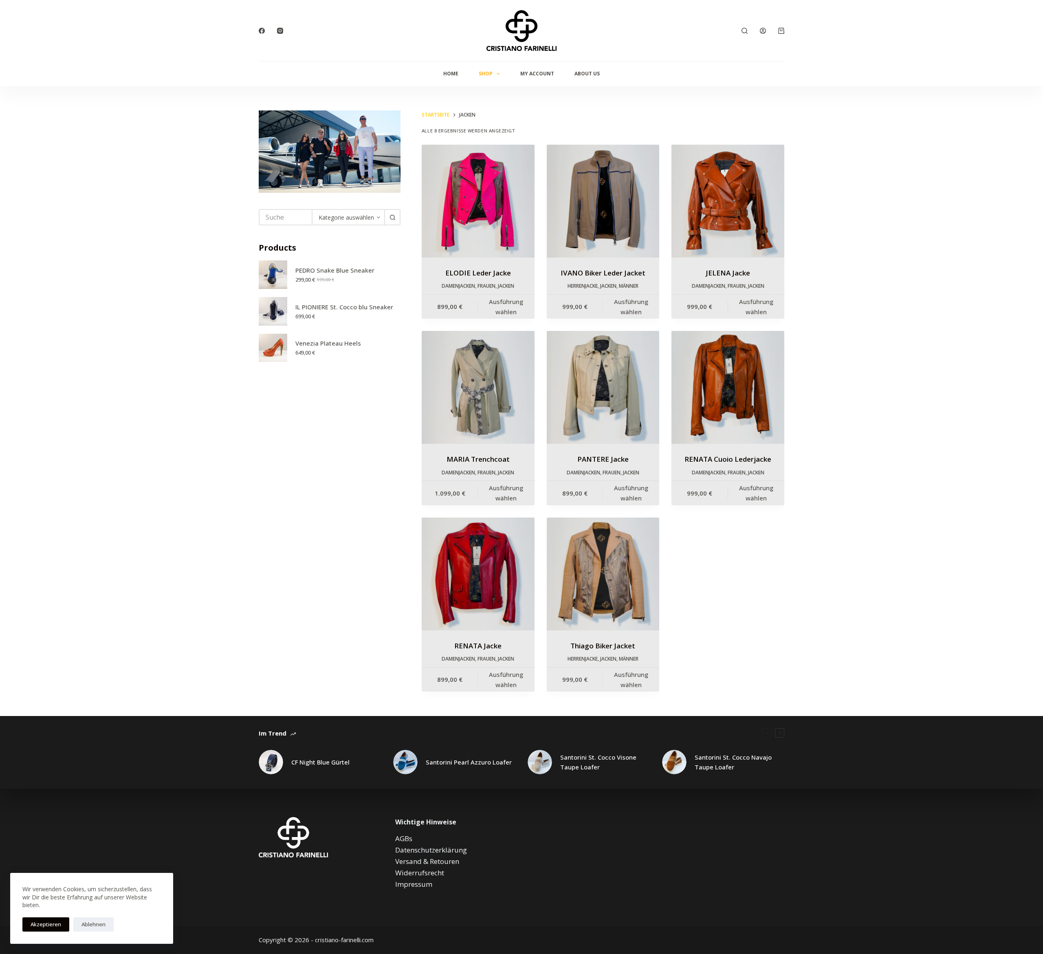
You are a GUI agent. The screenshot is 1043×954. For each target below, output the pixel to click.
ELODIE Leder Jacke (478, 273)
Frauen (486, 285)
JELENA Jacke (728, 273)
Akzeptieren (46, 924)
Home (450, 73)
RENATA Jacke (478, 645)
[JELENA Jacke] (727, 201)
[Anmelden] (763, 31)
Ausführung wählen (506, 306)
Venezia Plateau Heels (328, 343)
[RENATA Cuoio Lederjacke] (727, 387)
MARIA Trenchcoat (478, 459)
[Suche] (745, 31)
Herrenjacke (583, 285)
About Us (587, 73)
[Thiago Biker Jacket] (603, 574)
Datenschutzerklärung (431, 850)
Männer (628, 285)
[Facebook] (262, 31)
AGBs (403, 838)
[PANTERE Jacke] (603, 387)
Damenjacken (458, 285)
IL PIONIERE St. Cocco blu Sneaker (344, 307)
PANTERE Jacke (603, 459)
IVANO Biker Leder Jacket (603, 273)
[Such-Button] (392, 217)
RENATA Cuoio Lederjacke (727, 459)
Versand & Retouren (427, 861)
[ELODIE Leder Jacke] (478, 201)
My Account (537, 73)
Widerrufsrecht (419, 872)
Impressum (413, 884)
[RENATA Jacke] (478, 574)
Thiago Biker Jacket (602, 645)
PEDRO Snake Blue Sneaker (334, 270)
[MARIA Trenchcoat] (478, 387)
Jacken (506, 285)
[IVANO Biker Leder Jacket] (603, 201)
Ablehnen (93, 924)
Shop (486, 73)
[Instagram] (280, 31)
